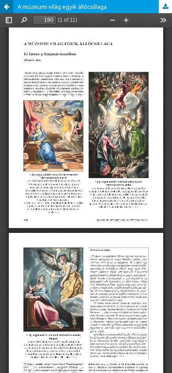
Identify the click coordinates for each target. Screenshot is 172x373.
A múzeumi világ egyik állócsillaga (62, 7)
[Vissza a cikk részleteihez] (6, 6)
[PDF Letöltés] (165, 6)
